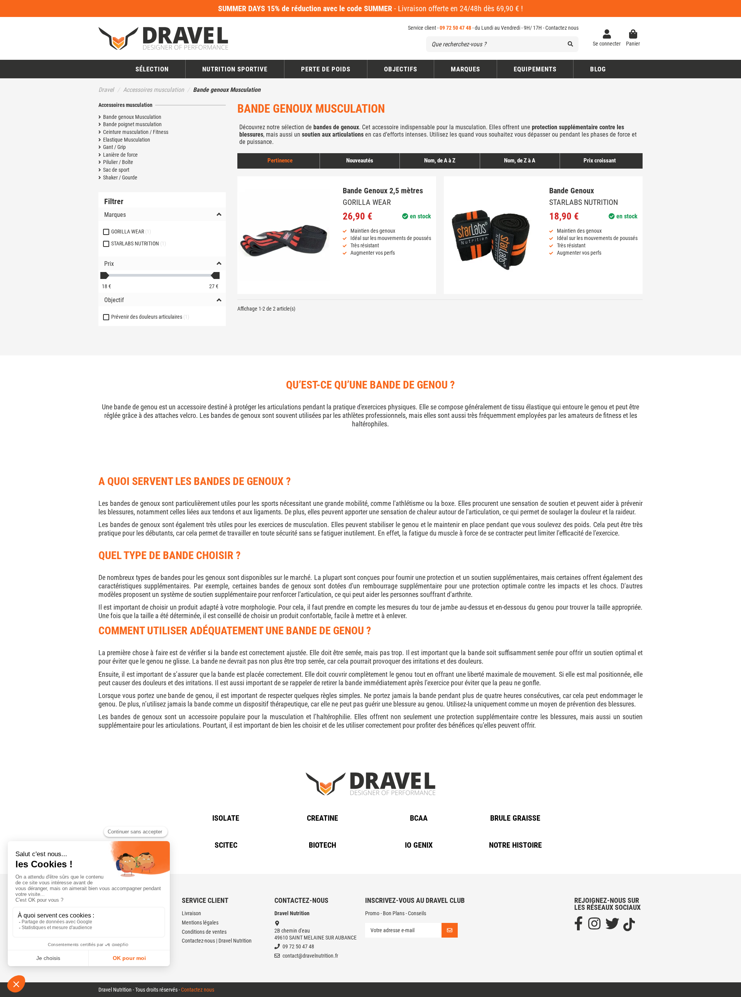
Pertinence (280, 160)
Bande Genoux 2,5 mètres (383, 190)
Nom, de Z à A (519, 160)
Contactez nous (562, 28)
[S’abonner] (450, 930)
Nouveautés (359, 160)
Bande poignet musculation (132, 124)
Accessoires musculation (125, 105)
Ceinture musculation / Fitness (135, 132)
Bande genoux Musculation (132, 117)
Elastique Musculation (126, 140)
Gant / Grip (114, 147)
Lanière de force (120, 155)
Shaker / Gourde (120, 177)
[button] (400, 69)
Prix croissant (600, 160)
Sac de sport (116, 170)
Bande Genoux (571, 190)
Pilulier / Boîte (118, 162)
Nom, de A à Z (439, 160)
